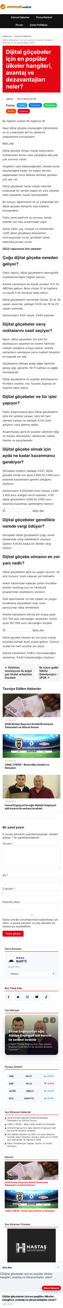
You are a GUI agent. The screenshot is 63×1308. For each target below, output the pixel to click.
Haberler (7, 36)
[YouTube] (37, 997)
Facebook (35, 105)
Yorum (8, 843)
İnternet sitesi (11, 902)
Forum (19, 24)
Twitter (22, 105)
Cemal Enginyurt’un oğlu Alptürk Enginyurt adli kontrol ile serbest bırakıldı (31, 1129)
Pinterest (23, 111)
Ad (5, 875)
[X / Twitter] (18, 997)
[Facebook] (8, 997)
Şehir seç (14, 967)
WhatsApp (50, 105)
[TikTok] (46, 997)
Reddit (11, 111)
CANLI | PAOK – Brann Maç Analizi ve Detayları (31, 1124)
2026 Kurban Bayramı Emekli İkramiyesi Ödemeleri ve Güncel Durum (27, 1119)
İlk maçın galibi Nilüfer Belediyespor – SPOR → (48, 672)
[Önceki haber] (46, 1020)
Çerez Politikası (39, 24)
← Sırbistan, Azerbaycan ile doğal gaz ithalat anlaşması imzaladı (18, 672)
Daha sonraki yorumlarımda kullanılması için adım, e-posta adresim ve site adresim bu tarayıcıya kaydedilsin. (30, 923)
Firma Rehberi (44, 17)
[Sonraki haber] (53, 1020)
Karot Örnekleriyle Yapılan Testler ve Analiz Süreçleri (29, 1144)
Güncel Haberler (20, 17)
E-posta (9, 888)
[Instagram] (27, 997)
